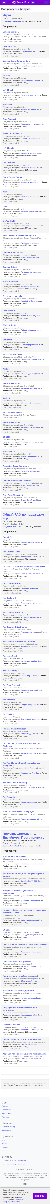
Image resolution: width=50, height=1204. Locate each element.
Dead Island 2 (9, 311)
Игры (7, 15)
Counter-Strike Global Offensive (17, 480)
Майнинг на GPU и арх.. (30, 1030)
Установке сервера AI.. (30, 197)
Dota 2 (5, 206)
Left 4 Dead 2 (8, 148)
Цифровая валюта (11, 1025)
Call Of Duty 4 (9, 163)
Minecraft (7, 75)
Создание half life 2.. (29, 51)
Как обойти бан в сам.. (30, 301)
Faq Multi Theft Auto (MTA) (15, 783)
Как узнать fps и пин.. (30, 211)
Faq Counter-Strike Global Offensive (19, 641)
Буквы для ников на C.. (31, 257)
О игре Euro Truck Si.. (30, 500)
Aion (5, 192)
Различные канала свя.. (31, 864)
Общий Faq (8, 537)
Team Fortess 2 (9, 119)
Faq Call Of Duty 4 (11, 671)
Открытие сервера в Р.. (30, 819)
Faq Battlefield (9, 598)
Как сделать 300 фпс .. (30, 646)
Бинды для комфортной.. (31, 359)
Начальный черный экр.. (31, 788)
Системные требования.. (31, 139)
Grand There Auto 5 (11, 383)
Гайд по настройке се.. (30, 705)
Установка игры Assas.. (12, 21)
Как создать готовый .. (30, 690)
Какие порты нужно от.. (30, 603)
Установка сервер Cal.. (30, 168)
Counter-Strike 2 (10, 267)
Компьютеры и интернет (14, 856)
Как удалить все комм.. (12, 527)
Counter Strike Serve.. (29, 37)
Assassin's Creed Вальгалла (16, 466)
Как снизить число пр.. (30, 109)
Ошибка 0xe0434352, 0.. (12, 846)
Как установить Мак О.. (30, 1015)
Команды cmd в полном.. (31, 952)
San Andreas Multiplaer (13, 296)
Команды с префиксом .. (31, 124)
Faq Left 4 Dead (10, 656)
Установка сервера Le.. (30, 153)
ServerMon (22, 2)
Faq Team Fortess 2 (11, 685)
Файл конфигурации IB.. (31, 920)
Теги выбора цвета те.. (30, 719)
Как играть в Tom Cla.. (30, 773)
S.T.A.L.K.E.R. (9, 221)
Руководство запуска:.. (30, 243)
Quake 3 (6, 398)
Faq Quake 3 (8, 714)
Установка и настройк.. (30, 617)
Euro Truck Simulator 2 (13, 495)
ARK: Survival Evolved (13, 412)
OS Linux (7, 930)
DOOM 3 (6, 437)
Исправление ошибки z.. (31, 998)
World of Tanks (9, 325)
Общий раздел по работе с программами (22, 1039)
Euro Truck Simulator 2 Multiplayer (18, 812)
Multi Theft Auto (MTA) (13, 354)
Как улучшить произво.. (31, 427)
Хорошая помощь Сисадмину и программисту (24, 1054)
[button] (33, 2)
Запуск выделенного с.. (31, 734)
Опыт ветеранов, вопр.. (31, 226)
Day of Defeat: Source (12, 177)
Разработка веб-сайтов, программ (18, 990)
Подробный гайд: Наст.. (30, 66)
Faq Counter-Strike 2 (12, 583)
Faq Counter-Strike (11, 552)
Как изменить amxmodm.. (31, 557)
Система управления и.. (31, 345)
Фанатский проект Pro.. (30, 456)
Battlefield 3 (8, 340)
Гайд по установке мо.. (30, 330)
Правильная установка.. (31, 574)
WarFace (6, 369)
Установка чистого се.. (30, 95)
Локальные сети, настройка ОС (17, 961)
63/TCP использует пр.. (30, 966)
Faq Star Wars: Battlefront (14, 729)
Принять (39, 1196)
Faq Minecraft (9, 700)
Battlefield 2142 (9, 451)
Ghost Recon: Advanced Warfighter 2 (19, 235)
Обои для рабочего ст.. (30, 981)
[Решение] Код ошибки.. (31, 901)
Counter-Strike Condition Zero (16, 61)
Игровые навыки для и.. (31, 316)
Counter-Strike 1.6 (11, 32)
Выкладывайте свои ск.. (31, 80)
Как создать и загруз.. (30, 632)
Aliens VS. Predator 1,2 (13, 134)
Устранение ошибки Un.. (31, 661)
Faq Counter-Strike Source (15, 627)
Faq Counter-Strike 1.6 (13, 612)
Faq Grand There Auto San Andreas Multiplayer (24, 566)
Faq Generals (9, 797)
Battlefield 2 (8, 104)
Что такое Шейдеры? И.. (31, 1044)
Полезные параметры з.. (31, 272)
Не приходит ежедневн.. (31, 374)
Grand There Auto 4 (11, 422)
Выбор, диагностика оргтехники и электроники (25, 944)
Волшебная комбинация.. (31, 1059)
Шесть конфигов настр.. (31, 403)
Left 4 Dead (8, 90)
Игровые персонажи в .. (31, 442)
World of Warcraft (10, 281)
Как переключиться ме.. (31, 388)
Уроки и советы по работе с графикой (20, 976)
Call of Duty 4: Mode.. (29, 676)
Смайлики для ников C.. (31, 588)
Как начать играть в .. (30, 802)
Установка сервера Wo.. (31, 287)
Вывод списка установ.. (31, 935)
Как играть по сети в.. (30, 753)
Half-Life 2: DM (9, 46)
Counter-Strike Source (13, 252)
